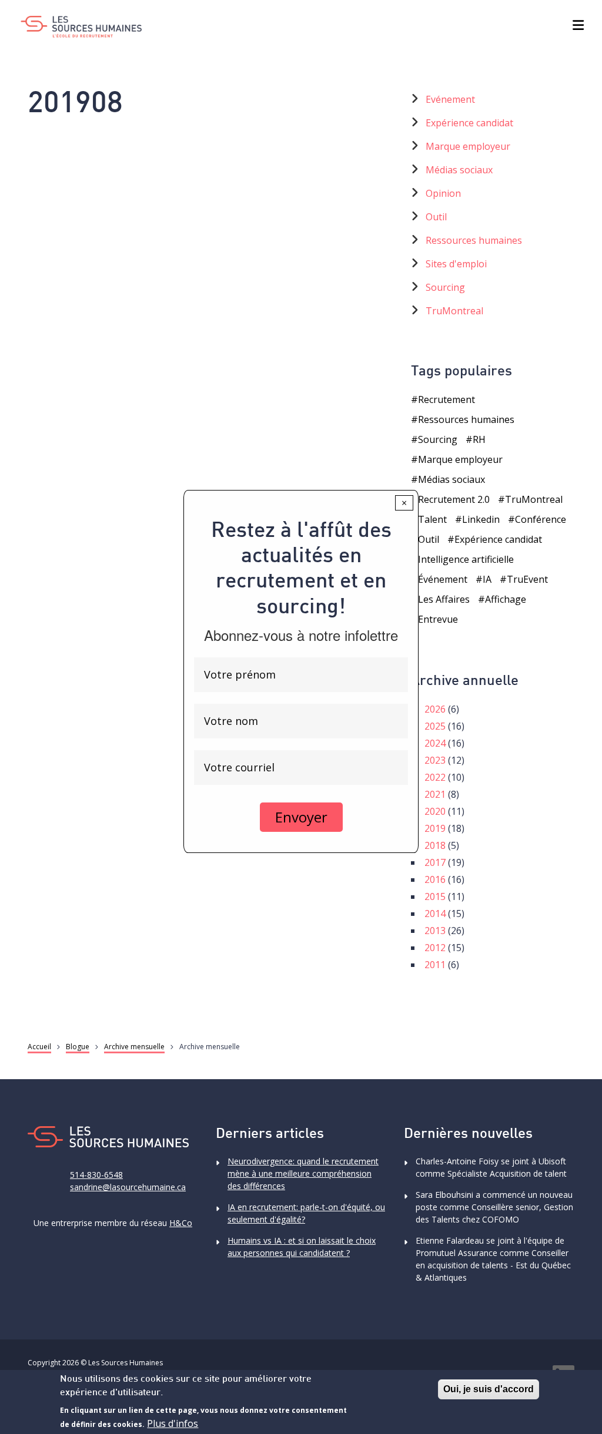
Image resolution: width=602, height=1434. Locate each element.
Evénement (450, 99)
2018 (435, 845)
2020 (435, 811)
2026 (435, 709)
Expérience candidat (469, 122)
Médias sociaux (459, 169)
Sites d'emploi (456, 263)
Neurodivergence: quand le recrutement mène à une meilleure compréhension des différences (303, 1173)
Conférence (540, 519)
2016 (435, 879)
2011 (435, 964)
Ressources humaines (474, 240)
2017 (435, 862)
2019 (435, 828)
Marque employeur (468, 146)
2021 (435, 794)
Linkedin (481, 519)
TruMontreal (454, 310)
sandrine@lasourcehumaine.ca (128, 1187)
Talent (432, 519)
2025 (435, 726)
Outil (436, 216)
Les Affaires (444, 599)
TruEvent (527, 579)
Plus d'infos (172, 1423)
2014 (435, 913)
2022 (435, 777)
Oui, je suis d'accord (488, 1389)
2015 (435, 896)
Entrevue (438, 619)
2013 (435, 930)
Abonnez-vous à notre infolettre (301, 634)
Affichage (505, 599)
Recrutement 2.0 (454, 499)
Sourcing (445, 287)
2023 (435, 760)
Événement (442, 579)
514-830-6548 (96, 1174)
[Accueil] (81, 27)
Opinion (443, 193)
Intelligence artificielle (466, 559)
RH (479, 439)
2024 (435, 743)
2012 (435, 947)
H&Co (180, 1222)
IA (487, 579)
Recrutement (446, 399)
